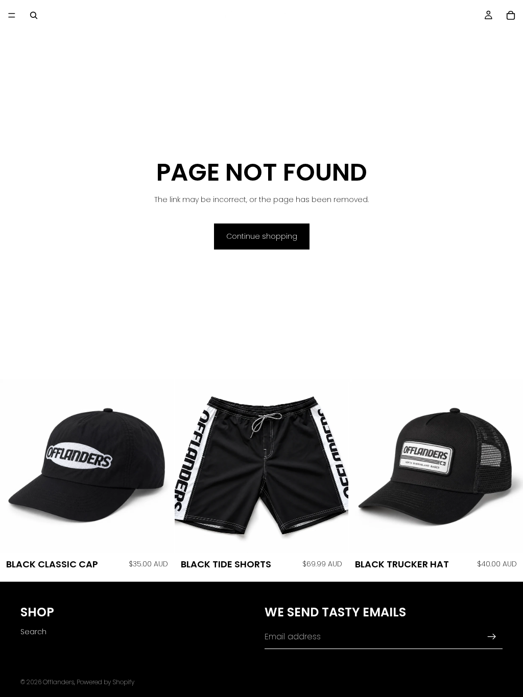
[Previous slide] (190, 466)
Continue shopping (261, 236)
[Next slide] (333, 466)
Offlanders (58, 682)
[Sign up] (492, 637)
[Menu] (11, 15)
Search (33, 632)
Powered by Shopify (105, 682)
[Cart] (511, 15)
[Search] (33, 15)
